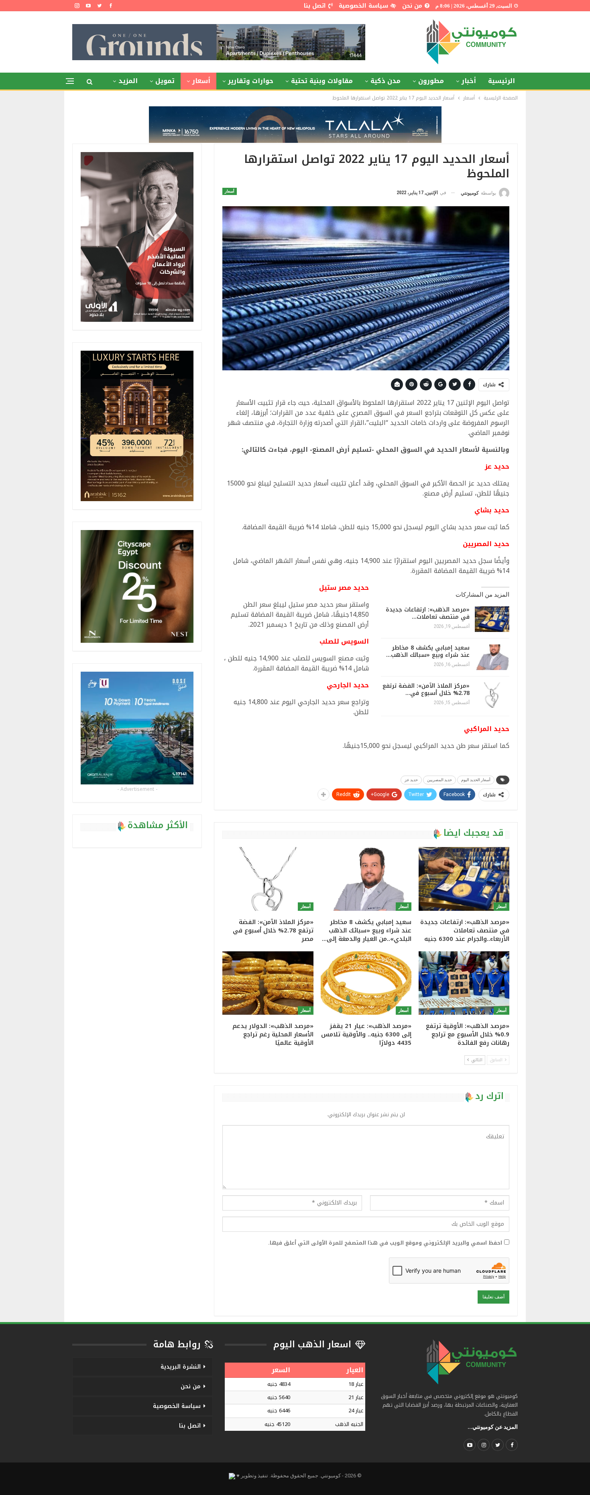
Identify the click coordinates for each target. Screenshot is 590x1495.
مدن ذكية (385, 81)
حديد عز (411, 780)
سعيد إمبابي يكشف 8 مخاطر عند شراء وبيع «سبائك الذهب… (428, 651)
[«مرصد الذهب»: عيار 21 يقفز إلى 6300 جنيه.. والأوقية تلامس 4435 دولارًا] (366, 983)
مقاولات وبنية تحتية (322, 81)
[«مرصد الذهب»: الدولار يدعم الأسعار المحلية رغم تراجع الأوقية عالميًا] (267, 983)
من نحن (412, 5)
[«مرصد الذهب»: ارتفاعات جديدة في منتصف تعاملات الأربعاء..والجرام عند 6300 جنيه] (492, 619)
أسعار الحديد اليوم (475, 780)
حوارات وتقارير (250, 81)
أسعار (201, 81)
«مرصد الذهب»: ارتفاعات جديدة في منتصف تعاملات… (428, 613)
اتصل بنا (315, 5)
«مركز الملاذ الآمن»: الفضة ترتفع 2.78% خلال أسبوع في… (426, 689)
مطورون (431, 81)
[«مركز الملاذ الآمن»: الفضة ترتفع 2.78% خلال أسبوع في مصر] (492, 695)
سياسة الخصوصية (363, 5)
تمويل (165, 81)
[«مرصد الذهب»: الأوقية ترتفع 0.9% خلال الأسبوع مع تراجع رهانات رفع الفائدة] (464, 983)
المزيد (128, 81)
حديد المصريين (439, 780)
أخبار (469, 81)
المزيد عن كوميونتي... (493, 1427)
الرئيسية (501, 81)
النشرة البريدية (181, 1366)
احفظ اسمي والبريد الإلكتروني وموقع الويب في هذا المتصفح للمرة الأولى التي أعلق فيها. (385, 1243)
